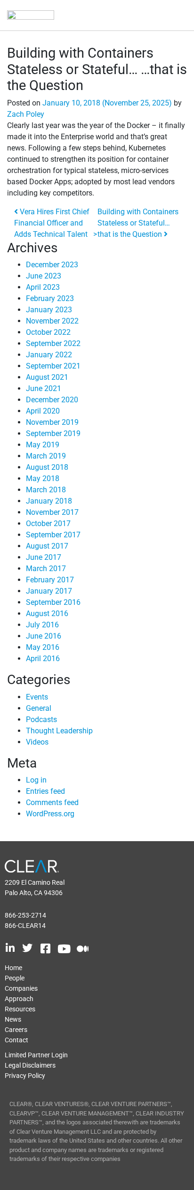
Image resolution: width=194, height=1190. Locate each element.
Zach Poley (25, 114)
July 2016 (42, 624)
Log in (36, 780)
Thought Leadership (59, 730)
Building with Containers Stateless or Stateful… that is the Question (137, 223)
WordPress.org (50, 813)
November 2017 (52, 512)
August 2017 (47, 546)
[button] (171, 15)
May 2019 (42, 444)
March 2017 (46, 568)
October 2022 (48, 332)
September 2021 (53, 366)
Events (37, 697)
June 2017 (43, 557)
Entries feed (45, 791)
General (38, 708)
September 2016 (53, 602)
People (14, 978)
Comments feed (52, 802)
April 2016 (43, 658)
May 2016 (42, 647)
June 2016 (43, 636)
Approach (19, 998)
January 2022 (49, 354)
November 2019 (52, 422)
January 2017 (49, 591)
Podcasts (41, 719)
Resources (20, 1009)
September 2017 (53, 534)
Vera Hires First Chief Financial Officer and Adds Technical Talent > (55, 223)
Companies (21, 988)
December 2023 (52, 264)
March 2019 (46, 456)
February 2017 (50, 579)
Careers (16, 1029)
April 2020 (43, 411)
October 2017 (48, 523)
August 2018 (47, 467)
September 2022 (53, 343)
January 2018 (49, 501)
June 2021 (43, 388)
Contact (16, 1040)
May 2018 (42, 478)
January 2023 (49, 309)
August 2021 (47, 377)
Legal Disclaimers (30, 1065)
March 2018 (46, 489)
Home (13, 968)
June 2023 (43, 275)
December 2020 (52, 399)
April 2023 (43, 287)
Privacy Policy (25, 1075)
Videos (37, 742)
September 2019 (53, 433)
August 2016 (47, 613)
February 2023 (50, 298)
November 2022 (52, 320)
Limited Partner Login (36, 1055)
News (13, 1019)
